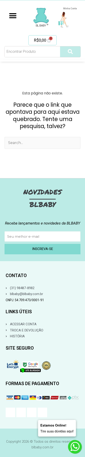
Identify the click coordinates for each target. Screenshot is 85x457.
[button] (13, 16)
